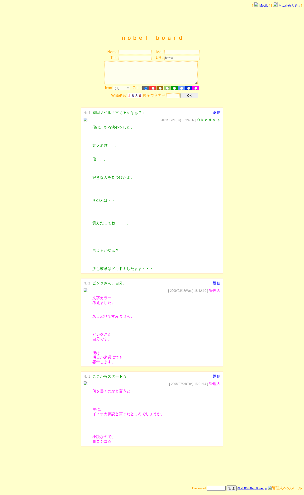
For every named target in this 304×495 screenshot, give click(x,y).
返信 (216, 113)
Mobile (263, 5)
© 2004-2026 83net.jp (252, 488)
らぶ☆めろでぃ (289, 5)
